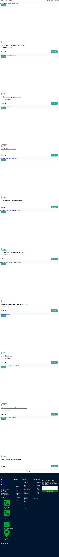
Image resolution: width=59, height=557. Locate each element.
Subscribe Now (50, 491)
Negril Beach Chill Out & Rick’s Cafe (13, 45)
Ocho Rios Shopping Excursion (11, 97)
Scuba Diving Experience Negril (11, 459)
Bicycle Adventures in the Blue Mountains (14, 408)
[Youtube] (2, 546)
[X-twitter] (4, 544)
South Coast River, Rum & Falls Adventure (14, 304)
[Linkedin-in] (8, 544)
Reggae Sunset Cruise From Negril (12, 200)
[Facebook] (2, 544)
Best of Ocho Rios (6, 356)
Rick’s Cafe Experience (8, 149)
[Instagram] (6, 544)
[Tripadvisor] (4, 546)
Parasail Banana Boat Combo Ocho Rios (13, 252)
